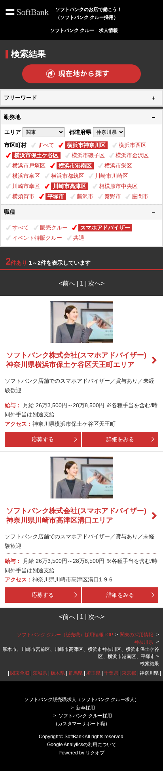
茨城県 (40, 673)
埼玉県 (93, 673)
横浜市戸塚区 (28, 165)
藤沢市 (85, 196)
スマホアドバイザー (105, 227)
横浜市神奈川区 (86, 145)
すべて (46, 145)
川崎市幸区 (26, 186)
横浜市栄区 (118, 165)
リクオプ (94, 753)
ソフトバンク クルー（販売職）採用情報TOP (65, 634)
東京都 (129, 673)
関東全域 (19, 673)
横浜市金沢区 (132, 155)
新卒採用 (85, 708)
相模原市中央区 (118, 186)
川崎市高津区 (69, 186)
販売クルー (54, 227)
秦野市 (112, 196)
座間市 (140, 196)
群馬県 (75, 673)
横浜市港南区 (75, 165)
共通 (78, 238)
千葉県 (111, 673)
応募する (43, 439)
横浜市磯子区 (88, 155)
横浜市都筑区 (67, 176)
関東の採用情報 (137, 634)
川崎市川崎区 (111, 176)
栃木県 (58, 673)
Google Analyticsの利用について (81, 744)
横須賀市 (23, 196)
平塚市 (55, 196)
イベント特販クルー (37, 238)
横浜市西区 (132, 145)
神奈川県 (143, 642)
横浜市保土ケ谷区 (36, 155)
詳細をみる (120, 439)
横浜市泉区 (26, 176)
